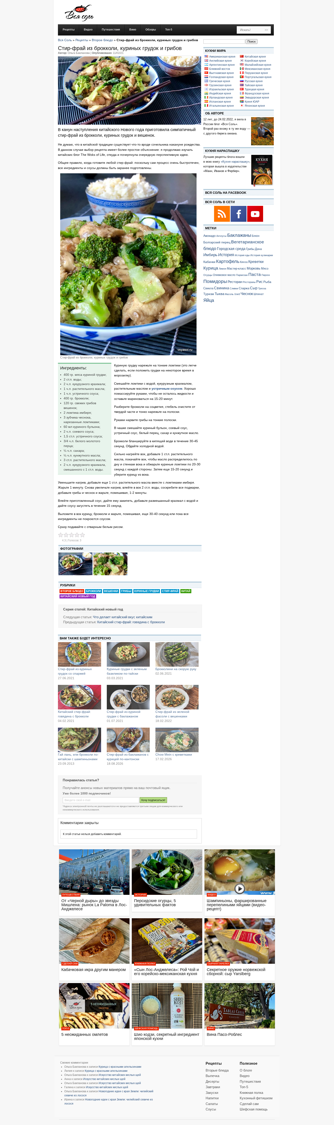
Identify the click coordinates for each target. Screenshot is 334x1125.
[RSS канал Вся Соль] (222, 221)
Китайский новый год (77, 596)
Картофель (227, 261)
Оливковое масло (224, 275)
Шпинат (259, 294)
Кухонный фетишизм (256, 1098)
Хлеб (237, 294)
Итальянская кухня (221, 105)
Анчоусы (221, 236)
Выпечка (212, 1076)
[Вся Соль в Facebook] (239, 221)
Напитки (212, 1098)
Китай (185, 591)
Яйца (208, 300)
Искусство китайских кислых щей (120, 1075)
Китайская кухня (255, 56)
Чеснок (247, 293)
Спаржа (244, 288)
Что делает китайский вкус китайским (122, 617)
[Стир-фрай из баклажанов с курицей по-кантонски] (128, 740)
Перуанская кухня (256, 73)
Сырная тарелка (218, 963)
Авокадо (209, 235)
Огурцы (207, 275)
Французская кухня (257, 93)
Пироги (266, 275)
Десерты (212, 1081)
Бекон (255, 235)
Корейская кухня (255, 60)
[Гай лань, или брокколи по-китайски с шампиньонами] (79, 740)
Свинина (221, 288)
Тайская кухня (254, 85)
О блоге (246, 1070)
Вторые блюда (217, 1070)
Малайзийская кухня (258, 64)
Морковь (253, 268)
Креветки (256, 262)
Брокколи (93, 591)
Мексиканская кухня (257, 69)
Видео (212, 894)
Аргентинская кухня (222, 64)
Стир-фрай (170, 591)
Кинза (244, 261)
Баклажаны (239, 235)
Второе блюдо (102, 40)
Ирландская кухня (221, 97)
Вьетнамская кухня (221, 73)
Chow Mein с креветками (173, 754)
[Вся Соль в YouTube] (255, 221)
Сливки (234, 288)
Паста (254, 274)
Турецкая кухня (254, 89)
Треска (262, 288)
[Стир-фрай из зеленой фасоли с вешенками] (177, 697)
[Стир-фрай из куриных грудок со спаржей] (79, 654)
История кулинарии (261, 255)
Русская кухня (254, 81)
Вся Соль (65, 40)
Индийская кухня (220, 93)
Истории (140, 894)
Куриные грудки (146, 591)
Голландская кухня (221, 77)
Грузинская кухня (220, 85)
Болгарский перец (216, 242)
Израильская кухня (221, 89)
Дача (258, 249)
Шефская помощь (146, 1028)
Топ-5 (65, 1028)
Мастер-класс (236, 268)
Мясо (264, 268)
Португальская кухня (258, 77)
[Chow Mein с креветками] (177, 740)
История (226, 254)
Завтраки (213, 1087)
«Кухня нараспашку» (235, 161)
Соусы (211, 1109)
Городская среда (231, 249)
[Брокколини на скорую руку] (177, 654)
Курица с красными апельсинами (120, 1066)
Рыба (267, 282)
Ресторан (235, 282)
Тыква (219, 294)
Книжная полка (145, 963)
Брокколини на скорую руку (175, 669)
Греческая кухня (219, 81)
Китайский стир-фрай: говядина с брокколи (131, 622)
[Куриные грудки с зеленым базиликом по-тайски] (128, 654)
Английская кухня (220, 60)
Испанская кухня (220, 101)
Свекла (208, 288)
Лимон (222, 268)
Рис (259, 282)
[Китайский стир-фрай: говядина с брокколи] (79, 697)
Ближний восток (219, 69)
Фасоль (229, 294)
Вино (211, 1028)
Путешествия (71, 894)
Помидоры (215, 281)
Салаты (212, 1104)
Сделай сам (69, 963)
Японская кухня (255, 105)
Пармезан (242, 275)
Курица (210, 268)
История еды (242, 255)
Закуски (212, 1093)
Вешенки (111, 591)
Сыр (253, 288)
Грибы (126, 591)
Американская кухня (222, 56)
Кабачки (209, 262)
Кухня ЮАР (252, 101)
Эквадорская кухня (257, 97)
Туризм (208, 294)
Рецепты (81, 40)
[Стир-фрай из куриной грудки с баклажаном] (128, 697)
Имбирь (210, 255)
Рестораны (249, 282)
